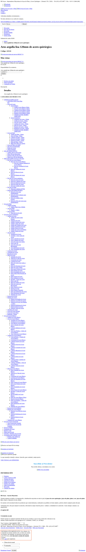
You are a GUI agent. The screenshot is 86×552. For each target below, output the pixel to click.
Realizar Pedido (8, 32)
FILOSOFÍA (30, 21)
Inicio (5, 41)
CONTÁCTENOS (63, 21)
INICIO (3, 21)
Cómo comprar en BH (10, 477)
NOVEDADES (79, 21)
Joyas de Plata (28, 527)
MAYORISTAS (38, 21)
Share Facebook (8, 82)
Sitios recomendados (9, 485)
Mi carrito (6, 31)
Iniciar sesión (7, 35)
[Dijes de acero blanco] (10, 442)
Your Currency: (5, 523)
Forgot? (9, 550)
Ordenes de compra (9, 488)
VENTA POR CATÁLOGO (50, 21)
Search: (4, 24)
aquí (6, 539)
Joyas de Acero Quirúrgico (8, 527)
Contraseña (7, 545)
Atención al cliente (9, 480)
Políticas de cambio (9, 483)
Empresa (6, 476)
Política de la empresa (10, 482)
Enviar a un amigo (9, 81)
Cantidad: (3, 72)
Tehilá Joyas (19, 527)
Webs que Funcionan (38, 527)
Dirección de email (9, 542)
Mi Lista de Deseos (9, 29)
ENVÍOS (24, 21)
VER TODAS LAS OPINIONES (10, 460)
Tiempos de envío (8, 479)
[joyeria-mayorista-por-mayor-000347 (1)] (12, 54)
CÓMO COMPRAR (16, 21)
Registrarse (7, 34)
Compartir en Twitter (9, 84)
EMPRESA (8, 21)
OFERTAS (72, 21)
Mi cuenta (6, 28)
